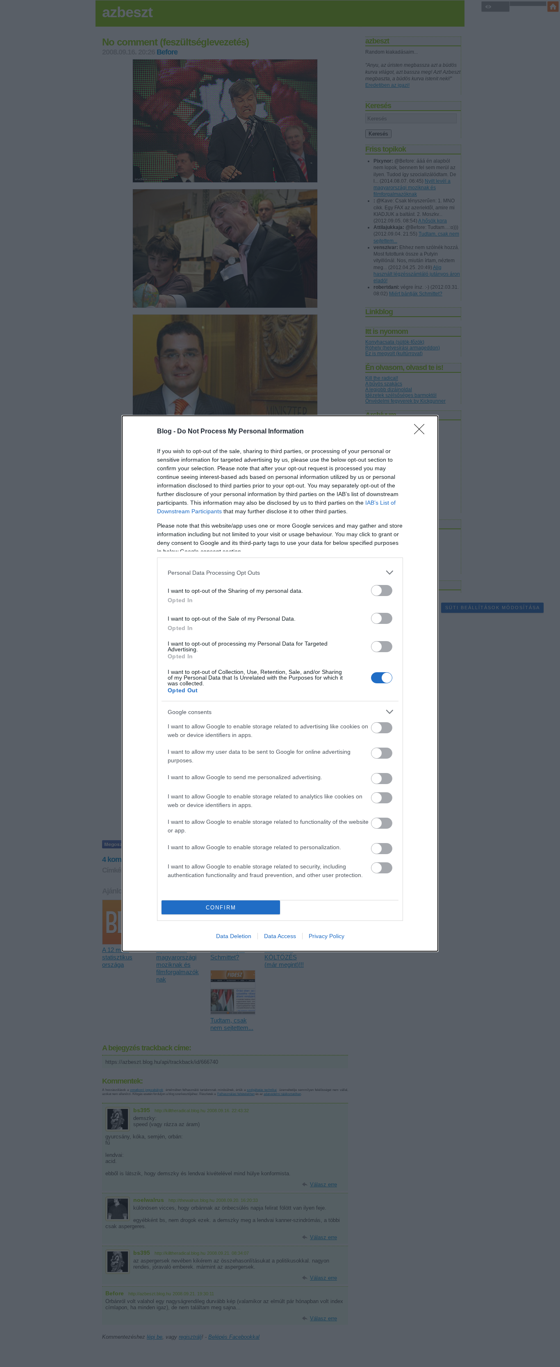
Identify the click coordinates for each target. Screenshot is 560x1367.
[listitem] (280, 572)
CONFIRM (221, 908)
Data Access (280, 936)
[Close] (422, 432)
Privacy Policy (326, 936)
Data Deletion (233, 936)
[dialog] (280, 683)
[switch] (381, 590)
